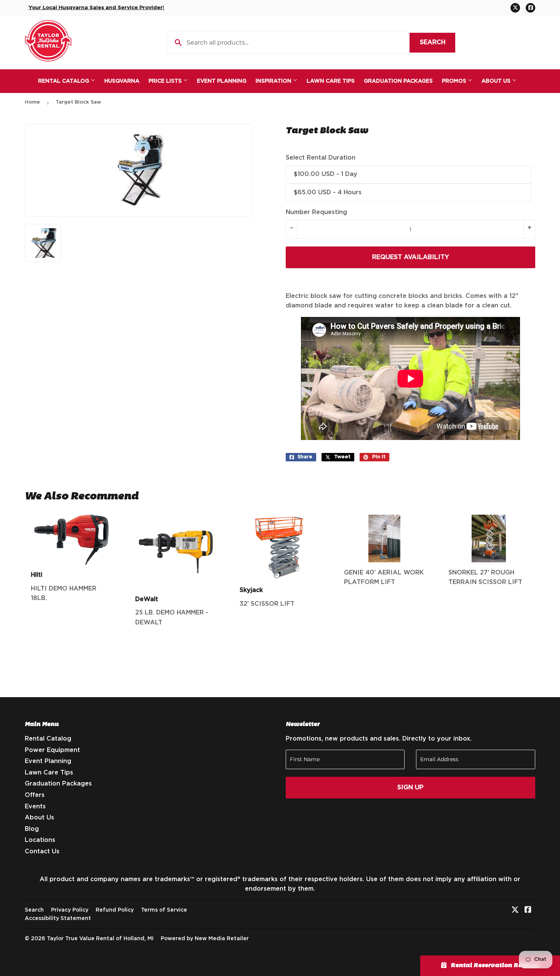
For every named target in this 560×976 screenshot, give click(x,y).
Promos (455, 81)
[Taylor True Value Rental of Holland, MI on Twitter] (515, 910)
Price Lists (166, 81)
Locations (40, 840)
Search (437, 42)
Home (32, 102)
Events (35, 806)
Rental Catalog (64, 81)
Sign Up (410, 787)
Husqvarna (121, 81)
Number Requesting (316, 212)
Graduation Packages (398, 81)
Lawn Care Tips (331, 81)
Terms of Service (164, 910)
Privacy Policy (69, 910)
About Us (497, 81)
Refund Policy (115, 910)
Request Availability (410, 257)
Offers (35, 795)
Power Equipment (52, 750)
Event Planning (221, 81)
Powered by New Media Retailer (205, 938)
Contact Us (42, 851)
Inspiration (274, 81)
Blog (32, 829)
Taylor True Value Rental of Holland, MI (100, 938)
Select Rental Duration (320, 158)
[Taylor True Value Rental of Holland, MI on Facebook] (528, 910)
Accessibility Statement (58, 918)
